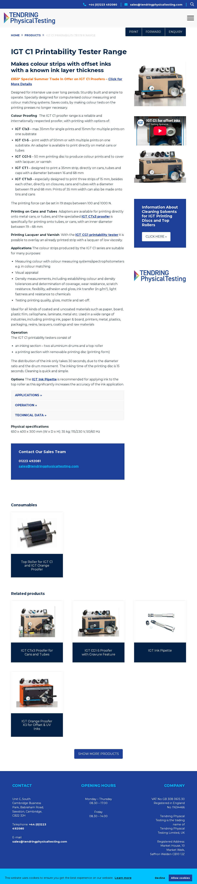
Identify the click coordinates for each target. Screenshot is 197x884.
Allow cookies (180, 877)
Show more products (98, 754)
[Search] (192, 4)
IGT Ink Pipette (44, 379)
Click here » (156, 236)
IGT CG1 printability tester (96, 235)
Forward (153, 32)
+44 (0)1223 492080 (103, 4)
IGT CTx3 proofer (96, 216)
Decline (160, 877)
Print (133, 32)
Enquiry (175, 32)
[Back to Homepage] (94, 18)
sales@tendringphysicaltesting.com (156, 4)
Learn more (123, 878)
